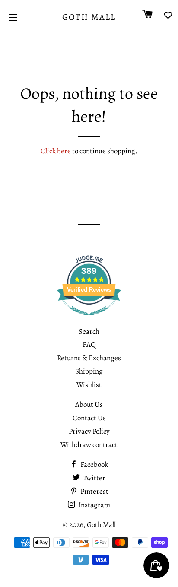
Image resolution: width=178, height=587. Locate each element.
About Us (89, 404)
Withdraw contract (89, 445)
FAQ (89, 344)
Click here (56, 151)
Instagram (93, 505)
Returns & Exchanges (89, 358)
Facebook (93, 465)
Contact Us (89, 418)
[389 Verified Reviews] (89, 320)
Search (89, 331)
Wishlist (89, 385)
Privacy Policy (89, 431)
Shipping (89, 371)
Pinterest (93, 491)
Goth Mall (89, 17)
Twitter (93, 478)
